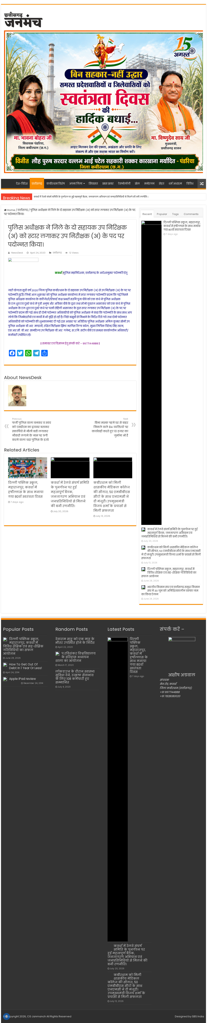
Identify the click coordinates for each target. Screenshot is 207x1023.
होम (8, 183)
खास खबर (108, 184)
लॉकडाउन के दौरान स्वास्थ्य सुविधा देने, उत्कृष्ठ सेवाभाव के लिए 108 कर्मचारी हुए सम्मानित (75, 677)
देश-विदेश (22, 184)
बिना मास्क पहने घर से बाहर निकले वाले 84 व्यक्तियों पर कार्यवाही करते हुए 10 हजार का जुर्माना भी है (110, 427)
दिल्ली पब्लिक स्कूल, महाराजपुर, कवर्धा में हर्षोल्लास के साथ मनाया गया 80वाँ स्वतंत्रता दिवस (182, 226)
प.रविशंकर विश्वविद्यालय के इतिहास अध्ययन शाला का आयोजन (75, 657)
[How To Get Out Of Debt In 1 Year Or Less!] (5, 665)
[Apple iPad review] (5, 679)
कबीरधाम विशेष (55, 184)
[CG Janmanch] (23, 19)
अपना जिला (75, 184)
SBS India (198, 1016)
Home (10, 210)
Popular (162, 214)
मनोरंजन (149, 184)
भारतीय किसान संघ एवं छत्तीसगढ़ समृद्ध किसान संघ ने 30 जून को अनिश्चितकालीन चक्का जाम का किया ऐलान (170, 590)
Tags (175, 214)
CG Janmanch (36, 1016)
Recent (147, 214)
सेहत (161, 184)
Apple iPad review (22, 679)
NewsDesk (17, 252)
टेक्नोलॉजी (124, 184)
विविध (189, 184)
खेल (137, 184)
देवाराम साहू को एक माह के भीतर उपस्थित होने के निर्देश (75, 641)
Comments (191, 214)
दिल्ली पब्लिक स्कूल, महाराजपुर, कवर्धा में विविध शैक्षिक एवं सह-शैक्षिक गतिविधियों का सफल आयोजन (168, 572)
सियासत (93, 184)
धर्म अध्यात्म (175, 184)
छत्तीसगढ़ (37, 184)
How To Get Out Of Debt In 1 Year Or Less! (25, 666)
